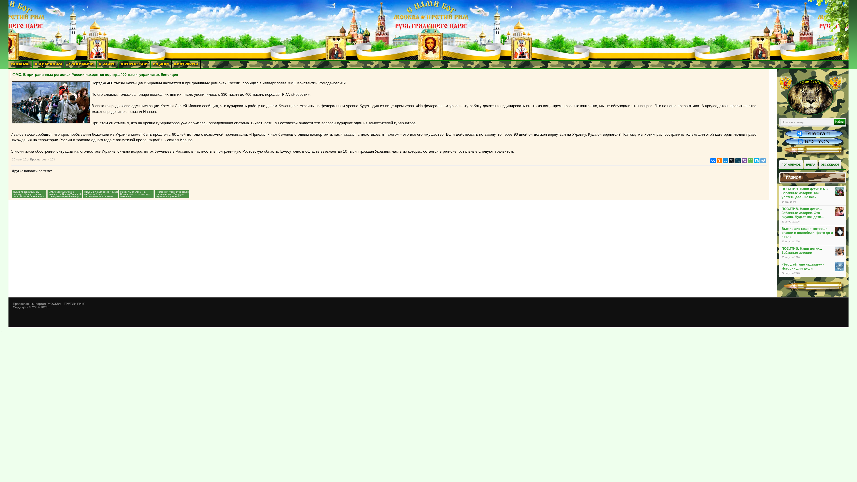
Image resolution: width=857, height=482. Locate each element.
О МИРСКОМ (80, 64)
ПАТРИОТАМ (134, 64)
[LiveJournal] (738, 160)
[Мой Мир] (725, 160)
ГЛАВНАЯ (20, 64)
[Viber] (744, 160)
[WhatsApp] (750, 160)
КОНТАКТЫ (186, 64)
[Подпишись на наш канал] (814, 136)
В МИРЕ (107, 64)
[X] (731, 160)
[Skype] (756, 160)
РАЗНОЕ (161, 64)
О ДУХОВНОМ (48, 64)
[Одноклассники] (719, 160)
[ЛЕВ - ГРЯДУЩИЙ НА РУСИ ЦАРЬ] (810, 114)
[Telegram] (763, 160)
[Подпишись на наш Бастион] (814, 144)
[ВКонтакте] (713, 160)
